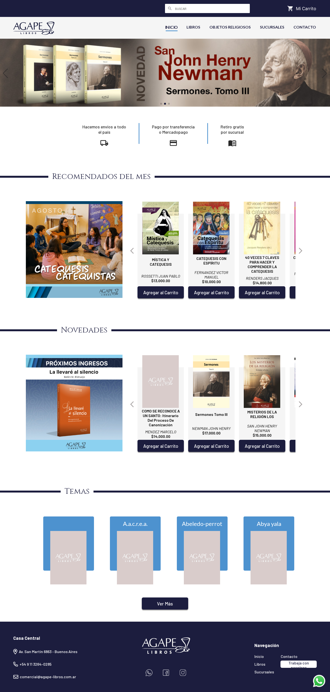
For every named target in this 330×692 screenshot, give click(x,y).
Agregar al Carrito (160, 292)
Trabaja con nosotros (298, 664)
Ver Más (165, 603)
